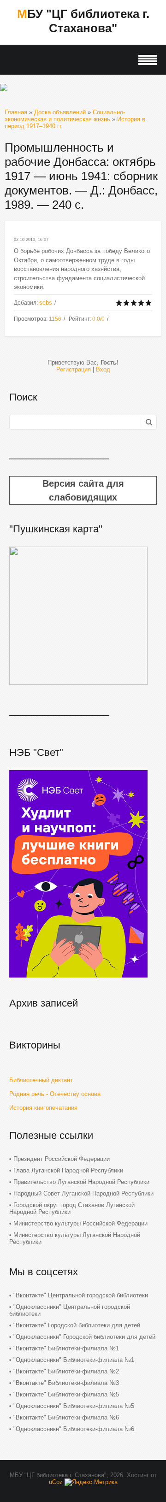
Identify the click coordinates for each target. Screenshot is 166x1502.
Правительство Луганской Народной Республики (81, 1181)
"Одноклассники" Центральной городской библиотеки (69, 1310)
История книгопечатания (43, 1107)
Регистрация (73, 369)
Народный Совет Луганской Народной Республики (83, 1193)
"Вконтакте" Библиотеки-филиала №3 (66, 1382)
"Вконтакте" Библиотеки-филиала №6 (66, 1417)
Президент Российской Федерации (61, 1158)
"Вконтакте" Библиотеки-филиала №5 (66, 1394)
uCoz (56, 1481)
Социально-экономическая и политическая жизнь (65, 116)
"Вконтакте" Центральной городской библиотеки (80, 1295)
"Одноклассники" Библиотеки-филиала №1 (73, 1359)
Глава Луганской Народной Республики (68, 1170)
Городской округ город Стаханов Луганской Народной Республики (72, 1208)
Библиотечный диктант (41, 1080)
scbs (45, 302)
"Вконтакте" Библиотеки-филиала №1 (66, 1348)
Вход (103, 369)
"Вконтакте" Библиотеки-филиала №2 (66, 1371)
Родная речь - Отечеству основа (55, 1093)
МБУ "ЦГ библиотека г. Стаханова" (83, 21)
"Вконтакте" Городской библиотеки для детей (76, 1325)
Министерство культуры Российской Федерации (80, 1223)
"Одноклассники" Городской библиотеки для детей (84, 1336)
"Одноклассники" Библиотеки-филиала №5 (73, 1405)
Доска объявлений (60, 112)
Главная (16, 112)
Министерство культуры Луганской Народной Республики (74, 1238)
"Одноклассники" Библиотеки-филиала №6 (73, 1428)
